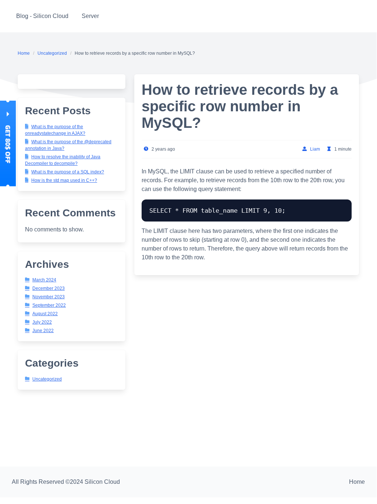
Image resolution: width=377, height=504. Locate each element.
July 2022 (42, 322)
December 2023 (48, 288)
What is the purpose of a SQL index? (67, 171)
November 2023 (48, 296)
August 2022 (45, 313)
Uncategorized (52, 53)
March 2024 (44, 279)
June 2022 (43, 330)
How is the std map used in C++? (64, 180)
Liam (315, 149)
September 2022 (49, 305)
